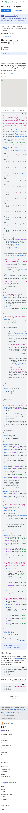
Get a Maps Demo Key (10, 16)
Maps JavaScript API (14, 7)
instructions (16, 658)
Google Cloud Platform (6, 794)
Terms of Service (5, 776)
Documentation (6, 28)
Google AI (3, 796)
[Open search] (20, 2)
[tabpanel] (14, 381)
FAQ (2, 743)
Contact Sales (4, 771)
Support (3, 774)
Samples (5, 30)
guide (15, 645)
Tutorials (3, 748)
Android (3, 754)
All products (4, 799)
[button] (14, 53)
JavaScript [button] (14, 110)
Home (2, 26)
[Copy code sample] (25, 114)
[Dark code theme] (23, 114)
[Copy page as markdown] (13, 43)
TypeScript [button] (5, 110)
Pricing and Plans (5, 769)
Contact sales (18, 10)
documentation (10, 74)
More (21, 110)
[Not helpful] (13, 33)
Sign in (24, 2)
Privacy (7, 805)
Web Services (4, 762)
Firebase (3, 791)
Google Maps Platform (17, 26)
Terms (2, 805)
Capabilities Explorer (6, 745)
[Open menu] (2, 2)
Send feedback (7, 36)
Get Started (6, 10)
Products (8, 26)
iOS (2, 757)
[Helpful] (11, 33)
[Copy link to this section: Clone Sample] (12, 653)
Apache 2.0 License (5, 712)
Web (3, 7)
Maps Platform (16, 2)
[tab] (5, 110)
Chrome (3, 789)
